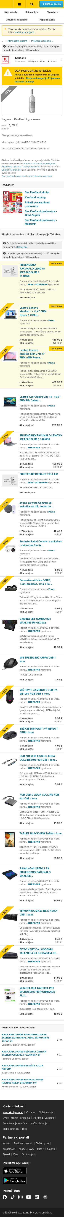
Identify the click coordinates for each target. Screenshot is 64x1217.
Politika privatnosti (43, 1117)
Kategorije (30, 12)
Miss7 (40, 1149)
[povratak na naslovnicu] (6, 4)
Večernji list (42, 1143)
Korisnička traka (19, 4)
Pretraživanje (32, 4)
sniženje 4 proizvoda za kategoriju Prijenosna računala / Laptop (28, 165)
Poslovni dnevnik (23, 1143)
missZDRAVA (26, 1149)
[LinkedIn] (37, 1197)
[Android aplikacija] (15, 1180)
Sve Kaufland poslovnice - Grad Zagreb (41, 213)
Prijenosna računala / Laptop (43, 40)
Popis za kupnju (47, 19)
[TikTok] (12, 1197)
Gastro (51, 1149)
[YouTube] (28, 1197)
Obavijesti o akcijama (17, 19)
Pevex (51, 320)
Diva (15, 1154)
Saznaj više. (22, 246)
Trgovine (51, 12)
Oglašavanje (46, 1112)
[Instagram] (20, 1197)
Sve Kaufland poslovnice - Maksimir (41, 222)
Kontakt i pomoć (13, 1112)
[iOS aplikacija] (14, 1170)
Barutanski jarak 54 (11, 169)
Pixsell (6, 1154)
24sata (6, 1143)
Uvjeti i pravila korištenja (16, 1117)
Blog (24, 1128)
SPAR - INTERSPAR (38, 284)
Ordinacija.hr (29, 1154)
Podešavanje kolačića (15, 1123)
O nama (30, 1112)
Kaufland (35, 166)
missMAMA (9, 1149)
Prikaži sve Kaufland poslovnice (37, 204)
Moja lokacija (11, 12)
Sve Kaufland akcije (37, 192)
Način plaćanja (39, 1123)
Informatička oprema (17, 40)
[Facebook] (5, 1197)
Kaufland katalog (35, 197)
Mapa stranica (11, 1128)
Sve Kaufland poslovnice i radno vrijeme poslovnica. (27, 175)
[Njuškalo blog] (45, 1197)
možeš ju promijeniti (24, 32)
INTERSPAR (34, 447)
